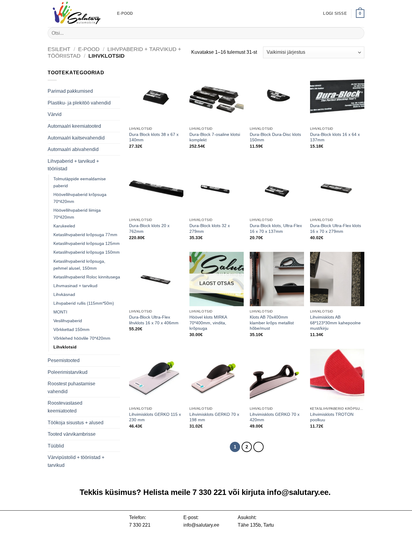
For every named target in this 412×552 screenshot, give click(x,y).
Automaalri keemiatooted (74, 126)
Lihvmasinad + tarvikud (75, 285)
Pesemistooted (64, 360)
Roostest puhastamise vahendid (71, 387)
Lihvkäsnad (64, 294)
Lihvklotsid (65, 347)
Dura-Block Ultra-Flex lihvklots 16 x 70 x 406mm (154, 320)
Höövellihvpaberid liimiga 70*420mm (77, 214)
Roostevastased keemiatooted (65, 406)
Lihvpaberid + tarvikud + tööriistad (73, 165)
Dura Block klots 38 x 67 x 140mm (154, 137)
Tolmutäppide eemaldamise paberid (79, 182)
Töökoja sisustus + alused (75, 422)
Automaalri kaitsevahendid (76, 137)
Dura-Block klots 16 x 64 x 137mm (335, 137)
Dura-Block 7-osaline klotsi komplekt (214, 137)
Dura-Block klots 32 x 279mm (209, 228)
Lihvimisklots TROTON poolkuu (331, 417)
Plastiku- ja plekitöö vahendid (79, 102)
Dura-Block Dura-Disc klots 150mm (275, 137)
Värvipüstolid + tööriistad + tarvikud (76, 461)
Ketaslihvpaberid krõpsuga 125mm (86, 243)
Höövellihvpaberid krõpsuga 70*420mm (79, 198)
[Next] (258, 447)
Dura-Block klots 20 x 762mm (149, 228)
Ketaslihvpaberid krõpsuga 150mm (86, 252)
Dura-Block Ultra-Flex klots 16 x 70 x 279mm (335, 228)
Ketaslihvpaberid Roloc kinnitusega (86, 276)
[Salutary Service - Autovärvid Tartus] (78, 13)
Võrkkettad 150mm (71, 329)
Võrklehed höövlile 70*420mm (81, 338)
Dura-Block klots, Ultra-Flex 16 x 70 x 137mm (276, 228)
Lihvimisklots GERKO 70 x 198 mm (214, 417)
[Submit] (357, 33)
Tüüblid (56, 445)
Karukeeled (64, 225)
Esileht (59, 49)
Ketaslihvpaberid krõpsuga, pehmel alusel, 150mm (79, 265)
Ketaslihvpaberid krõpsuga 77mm (85, 234)
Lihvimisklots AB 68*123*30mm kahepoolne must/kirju (335, 323)
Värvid (55, 114)
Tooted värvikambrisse (72, 434)
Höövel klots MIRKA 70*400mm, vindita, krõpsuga (208, 323)
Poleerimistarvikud (67, 372)
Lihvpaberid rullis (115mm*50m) (83, 303)
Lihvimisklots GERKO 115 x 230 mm (155, 417)
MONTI (60, 312)
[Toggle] (116, 126)
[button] (335, 13)
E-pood (125, 13)
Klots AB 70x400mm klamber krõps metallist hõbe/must (272, 323)
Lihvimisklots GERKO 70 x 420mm (274, 417)
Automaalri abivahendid (73, 149)
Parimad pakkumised (70, 91)
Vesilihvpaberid (67, 320)
